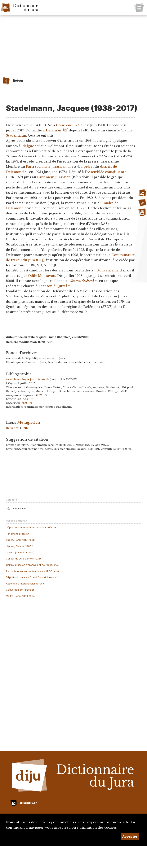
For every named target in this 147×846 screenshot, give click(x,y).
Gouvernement (109, 270)
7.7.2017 (41, 395)
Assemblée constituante (106, 172)
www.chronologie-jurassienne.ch (27, 379)
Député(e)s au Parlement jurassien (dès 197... (32, 527)
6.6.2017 (28, 399)
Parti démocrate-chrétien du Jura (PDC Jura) (32, 571)
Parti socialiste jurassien (46, 166)
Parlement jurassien (54, 177)
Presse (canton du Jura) (20, 552)
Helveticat (12, 428)
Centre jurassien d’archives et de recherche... (33, 564)
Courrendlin (66, 125)
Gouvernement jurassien (20, 589)
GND (25, 428)
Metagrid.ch (28, 422)
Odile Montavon (41, 276)
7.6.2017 (26, 403)
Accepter (129, 836)
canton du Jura (53, 286)
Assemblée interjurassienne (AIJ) (25, 583)
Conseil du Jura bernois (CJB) (23, 558)
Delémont (54, 130)
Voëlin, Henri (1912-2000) (20, 540)
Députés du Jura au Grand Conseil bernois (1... (33, 577)
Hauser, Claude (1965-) (19, 546)
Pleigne (28, 146)
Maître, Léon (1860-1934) (20, 596)
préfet (89, 166)
